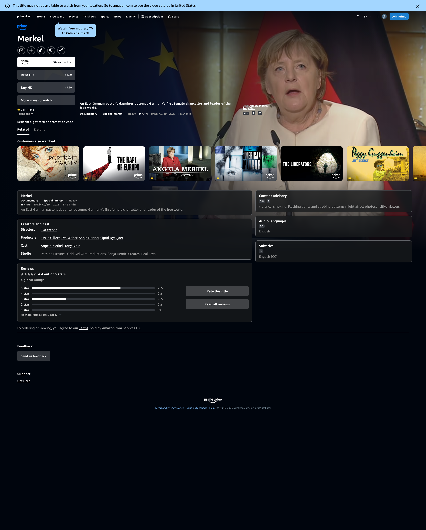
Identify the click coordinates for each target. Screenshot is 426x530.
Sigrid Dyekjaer (111, 238)
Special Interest (112, 113)
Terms (83, 328)
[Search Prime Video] (358, 16)
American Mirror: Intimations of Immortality (246, 163)
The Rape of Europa (114, 163)
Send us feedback (197, 407)
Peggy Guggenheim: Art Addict (378, 163)
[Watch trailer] (21, 50)
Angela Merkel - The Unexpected (180, 163)
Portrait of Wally (48, 163)
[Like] (41, 50)
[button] (41, 314)
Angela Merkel (258, 105)
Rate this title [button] (217, 291)
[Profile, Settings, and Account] (384, 16)
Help (212, 407)
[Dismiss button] (417, 6)
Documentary (88, 113)
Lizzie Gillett (50, 238)
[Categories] (378, 16)
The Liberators (312, 163)
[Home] (24, 16)
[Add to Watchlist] (31, 50)
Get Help (23, 381)
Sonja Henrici (89, 238)
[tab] (23, 129)
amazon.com (123, 5)
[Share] (61, 50)
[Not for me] (51, 50)
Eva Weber (49, 230)
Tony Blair (249, 108)
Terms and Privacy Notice (169, 407)
